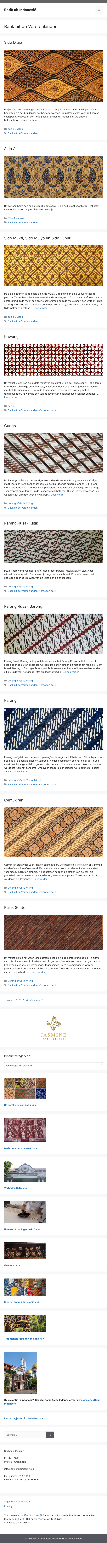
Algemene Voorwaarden (17, 1501)
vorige (9, 1000)
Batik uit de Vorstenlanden (23, 133)
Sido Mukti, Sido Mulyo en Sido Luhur (37, 238)
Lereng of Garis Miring (20, 503)
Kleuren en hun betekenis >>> (22, 1302)
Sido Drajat (14, 42)
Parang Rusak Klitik (21, 523)
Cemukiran (13, 800)
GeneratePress (75, 1538)
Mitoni (20, 129)
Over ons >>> (12, 1265)
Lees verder (40, 308)
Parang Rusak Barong (23, 606)
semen (20, 218)
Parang (10, 700)
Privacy (8, 1506)
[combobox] (53, 1064)
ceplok (11, 129)
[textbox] (53, 1065)
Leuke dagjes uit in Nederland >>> (24, 1418)
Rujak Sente (14, 907)
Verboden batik (47, 410)
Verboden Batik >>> (16, 1188)
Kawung (11, 336)
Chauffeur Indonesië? (30, 1515)
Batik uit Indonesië (20, 10)
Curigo (10, 426)
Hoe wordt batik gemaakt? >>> (22, 1229)
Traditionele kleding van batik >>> (24, 1338)
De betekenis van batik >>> (20, 1105)
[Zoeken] (50, 1435)
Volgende (36, 1000)
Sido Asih (12, 148)
